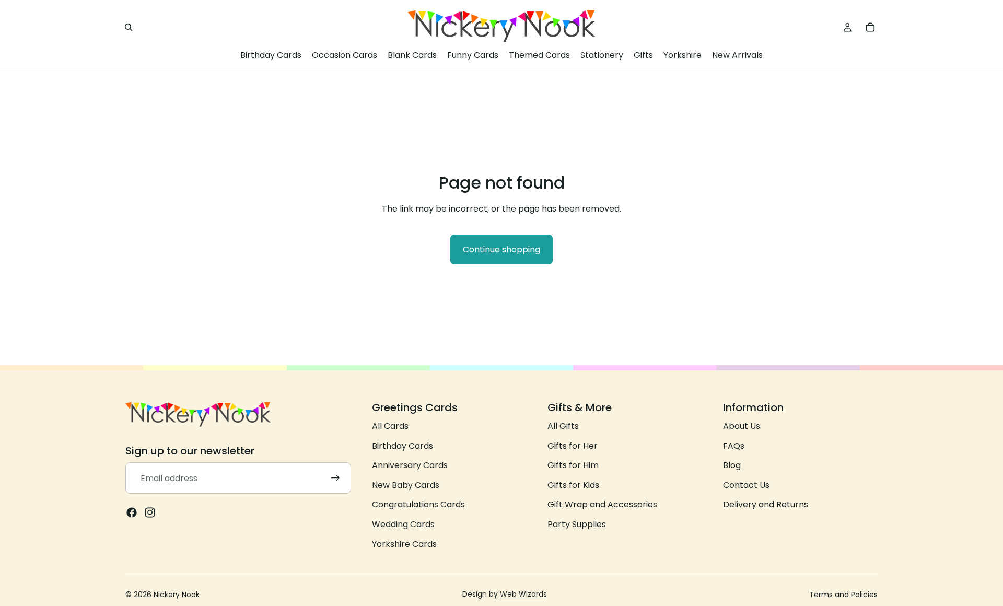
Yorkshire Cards (404, 544)
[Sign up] (335, 478)
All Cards (390, 426)
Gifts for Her (572, 446)
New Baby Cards (405, 485)
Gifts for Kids (573, 485)
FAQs (733, 446)
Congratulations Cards (418, 504)
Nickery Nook (177, 594)
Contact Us (746, 485)
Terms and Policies (843, 594)
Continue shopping (501, 249)
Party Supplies (576, 524)
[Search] (128, 27)
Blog (732, 465)
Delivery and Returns (765, 504)
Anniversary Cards (410, 465)
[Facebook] (131, 512)
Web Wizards (523, 594)
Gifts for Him (573, 465)
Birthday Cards (402, 446)
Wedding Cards (403, 524)
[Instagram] (150, 512)
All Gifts (563, 426)
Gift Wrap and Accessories (602, 504)
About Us (741, 426)
